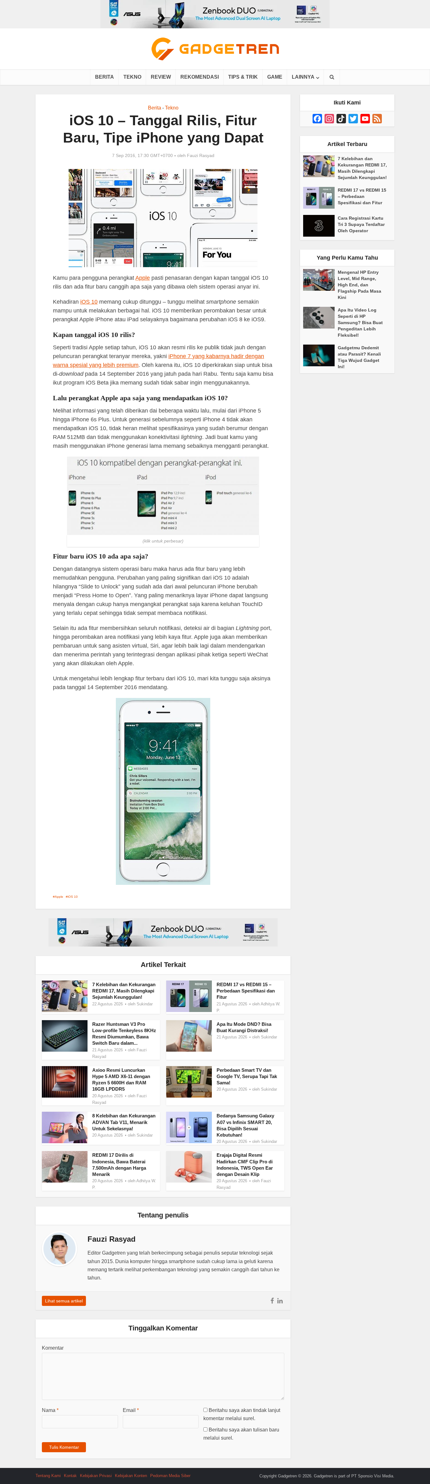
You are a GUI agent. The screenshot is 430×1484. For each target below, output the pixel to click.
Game (274, 77)
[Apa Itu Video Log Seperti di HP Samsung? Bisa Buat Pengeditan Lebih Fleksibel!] (320, 318)
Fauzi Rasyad (200, 155)
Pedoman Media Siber (170, 1475)
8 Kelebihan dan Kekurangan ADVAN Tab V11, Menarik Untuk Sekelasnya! (124, 1122)
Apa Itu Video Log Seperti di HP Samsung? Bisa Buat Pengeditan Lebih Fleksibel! (360, 322)
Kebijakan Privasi (96, 1475)
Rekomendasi (199, 77)
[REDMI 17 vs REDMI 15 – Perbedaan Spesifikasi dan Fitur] (320, 198)
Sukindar (145, 1004)
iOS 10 (89, 302)
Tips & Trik (243, 77)
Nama (50, 1410)
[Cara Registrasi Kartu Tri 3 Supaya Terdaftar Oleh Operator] (320, 226)
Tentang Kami (48, 1475)
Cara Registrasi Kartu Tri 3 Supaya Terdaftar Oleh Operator (361, 224)
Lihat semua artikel (64, 1300)
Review (161, 77)
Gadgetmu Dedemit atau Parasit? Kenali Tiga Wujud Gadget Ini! (359, 357)
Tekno (132, 77)
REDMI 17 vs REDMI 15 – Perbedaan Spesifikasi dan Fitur (246, 991)
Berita (104, 77)
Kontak (70, 1475)
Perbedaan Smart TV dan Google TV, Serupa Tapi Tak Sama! (247, 1076)
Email (131, 1410)
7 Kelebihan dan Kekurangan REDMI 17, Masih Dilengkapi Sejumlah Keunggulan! (124, 991)
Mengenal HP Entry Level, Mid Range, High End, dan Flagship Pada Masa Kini (359, 285)
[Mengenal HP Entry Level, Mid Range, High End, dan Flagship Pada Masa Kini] (320, 280)
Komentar (53, 1348)
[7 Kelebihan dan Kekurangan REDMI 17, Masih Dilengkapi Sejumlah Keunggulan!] (320, 166)
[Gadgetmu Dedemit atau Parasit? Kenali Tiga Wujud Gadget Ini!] (320, 355)
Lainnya (303, 77)
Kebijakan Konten (131, 1475)
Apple (142, 278)
